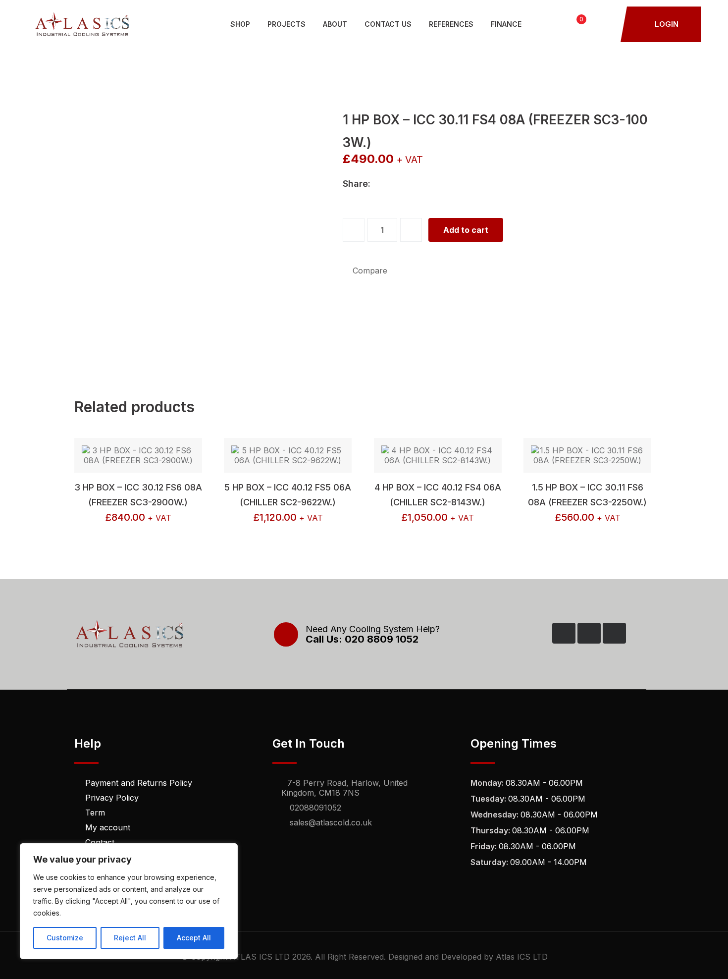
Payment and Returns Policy (138, 783)
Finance (506, 24)
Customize (65, 937)
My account (107, 827)
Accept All (194, 937)
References (451, 24)
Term (95, 812)
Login (665, 24)
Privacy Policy (112, 798)
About (335, 24)
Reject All (130, 937)
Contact (99, 842)
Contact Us (388, 24)
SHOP (240, 24)
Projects (286, 24)
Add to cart (465, 230)
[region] (129, 901)
